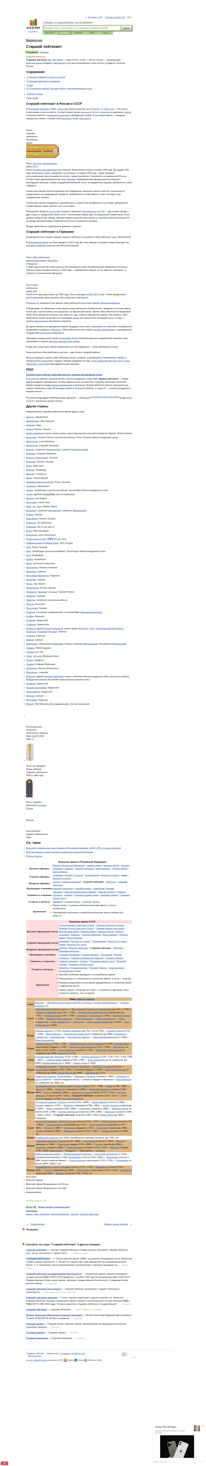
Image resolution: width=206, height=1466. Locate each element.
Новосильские (37, 1224)
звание (29, 1214)
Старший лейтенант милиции (41, 1297)
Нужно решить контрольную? (54, 1207)
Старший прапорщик (37, 1338)
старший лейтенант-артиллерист (44, 1289)
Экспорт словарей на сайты (37, 1360)
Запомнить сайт (95, 17)
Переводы (78, 33)
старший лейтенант (36, 1250)
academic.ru (33, 32)
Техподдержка (65, 1353)
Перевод (44, 52)
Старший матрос (35, 1324)
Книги (92, 33)
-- (109, 1050)
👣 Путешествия (34, 1356)
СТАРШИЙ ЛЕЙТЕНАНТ (38, 1258)
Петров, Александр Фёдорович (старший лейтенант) (54, 1315)
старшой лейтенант (89, 1214)
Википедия (49, 33)
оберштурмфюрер (60, 1214)
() (79, 1037)
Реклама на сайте (78, 1353)
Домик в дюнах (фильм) (116, 1224)
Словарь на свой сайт (115, 17)
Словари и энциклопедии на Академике (68, 22)
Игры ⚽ (106, 33)
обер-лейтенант (42, 1214)
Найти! (126, 28)
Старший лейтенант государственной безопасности (54, 1274)
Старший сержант (35, 1332)
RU (128, 17)
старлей (74, 1214)
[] (104, 397)
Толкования (64, 33)
